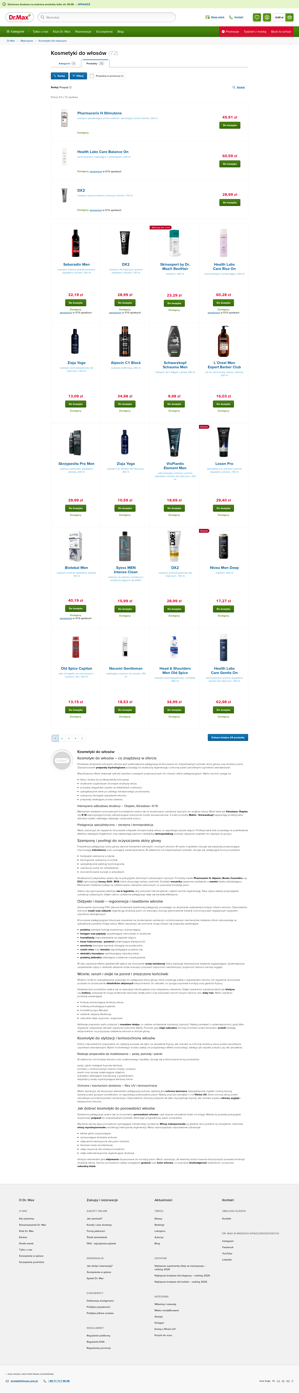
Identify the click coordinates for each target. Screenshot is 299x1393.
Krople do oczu (163, 1335)
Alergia (159, 1316)
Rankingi (159, 1224)
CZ (278, 1381)
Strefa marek (26, 1243)
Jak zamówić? (94, 1218)
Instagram (228, 1240)
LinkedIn (227, 1259)
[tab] (67, 63)
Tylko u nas (40, 31)
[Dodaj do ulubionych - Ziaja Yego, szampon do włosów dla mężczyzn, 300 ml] (146, 427)
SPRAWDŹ (83, 4)
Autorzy (159, 1237)
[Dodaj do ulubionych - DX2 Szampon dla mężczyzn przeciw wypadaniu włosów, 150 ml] (146, 228)
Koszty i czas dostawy (99, 1224)
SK (283, 1381)
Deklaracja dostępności (100, 1300)
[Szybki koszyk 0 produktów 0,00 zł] (289, 17)
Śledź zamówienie (97, 1237)
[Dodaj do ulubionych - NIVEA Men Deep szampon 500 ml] (244, 531)
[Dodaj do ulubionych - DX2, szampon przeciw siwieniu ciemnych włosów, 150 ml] (244, 184)
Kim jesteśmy (26, 1218)
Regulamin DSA (96, 1341)
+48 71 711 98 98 (59, 1380)
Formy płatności (96, 1230)
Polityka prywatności (98, 1306)
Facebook (228, 1247)
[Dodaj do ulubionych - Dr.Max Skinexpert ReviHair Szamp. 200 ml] (195, 228)
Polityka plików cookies (100, 1313)
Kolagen (159, 1322)
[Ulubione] (257, 17)
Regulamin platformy (98, 1335)
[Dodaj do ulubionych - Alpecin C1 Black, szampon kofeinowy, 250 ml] (146, 326)
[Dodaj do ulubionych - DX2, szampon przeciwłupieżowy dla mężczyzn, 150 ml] (195, 531)
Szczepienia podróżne (31, 1262)
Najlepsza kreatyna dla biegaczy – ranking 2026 (182, 1275)
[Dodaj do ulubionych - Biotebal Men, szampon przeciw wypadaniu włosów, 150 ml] (96, 531)
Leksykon (160, 1230)
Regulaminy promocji (99, 1347)
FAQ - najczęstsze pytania (101, 1243)
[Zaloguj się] (267, 17)
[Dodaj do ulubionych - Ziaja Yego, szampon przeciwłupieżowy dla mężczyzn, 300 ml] (96, 326)
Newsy (158, 1218)
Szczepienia (104, 31)
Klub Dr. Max (61, 31)
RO (288, 1381)
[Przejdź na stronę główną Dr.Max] (20, 17)
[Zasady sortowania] (71, 87)
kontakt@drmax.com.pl (24, 1380)
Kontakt (226, 1218)
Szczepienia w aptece (31, 1255)
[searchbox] (106, 17)
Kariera (23, 1237)
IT (292, 1381)
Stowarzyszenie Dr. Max (32, 1224)
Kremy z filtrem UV (165, 1328)
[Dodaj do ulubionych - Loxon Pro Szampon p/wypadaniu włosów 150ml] (244, 427)
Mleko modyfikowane (167, 1310)
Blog (120, 31)
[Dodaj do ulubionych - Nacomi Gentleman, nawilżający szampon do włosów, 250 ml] (146, 632)
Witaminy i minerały (165, 1304)
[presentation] (64, 118)
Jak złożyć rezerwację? (100, 1265)
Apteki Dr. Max (95, 1278)
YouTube (227, 1253)
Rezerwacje (83, 31)
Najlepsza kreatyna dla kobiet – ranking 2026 (181, 1281)
